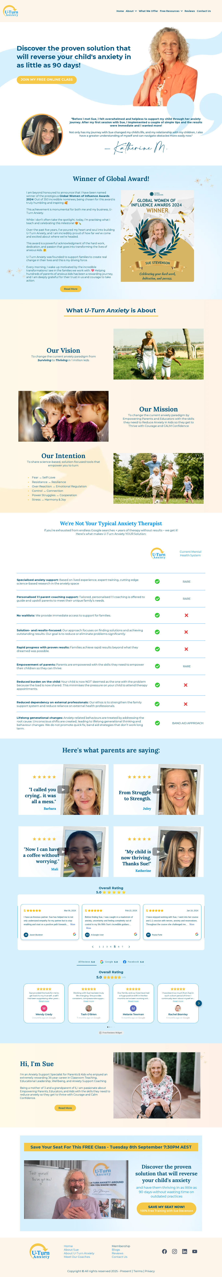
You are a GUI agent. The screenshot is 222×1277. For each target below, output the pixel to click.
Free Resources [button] (170, 11)
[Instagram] (175, 1251)
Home (68, 1246)
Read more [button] (44, 1001)
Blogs (116, 1249)
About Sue (71, 1249)
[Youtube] (195, 1251)
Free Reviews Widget (112, 1033)
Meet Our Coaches (77, 1256)
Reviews (117, 1253)
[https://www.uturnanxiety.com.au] (10, 10)
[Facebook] (164, 1251)
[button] (135, 11)
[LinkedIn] (185, 1251)
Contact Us (119, 1256)
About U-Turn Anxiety (79, 1253)
